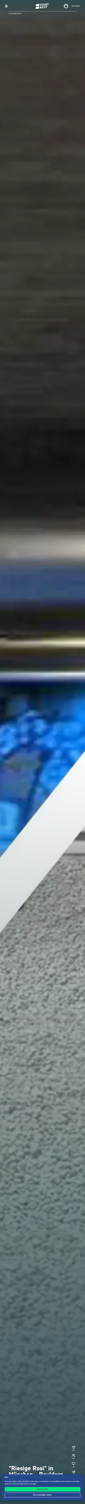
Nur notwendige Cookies (42, 1495)
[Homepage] (42, 6)
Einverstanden (42, 1489)
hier (34, 1484)
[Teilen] (73, 1472)
